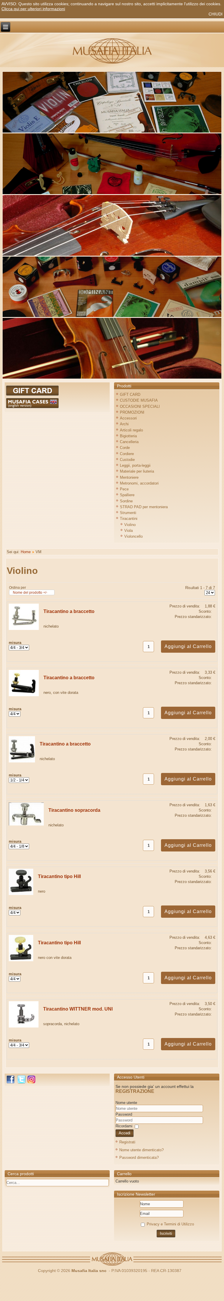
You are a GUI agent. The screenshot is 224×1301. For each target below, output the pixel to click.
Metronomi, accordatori (139, 483)
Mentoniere (129, 477)
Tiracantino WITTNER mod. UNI (78, 1008)
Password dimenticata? (139, 1157)
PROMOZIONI (132, 412)
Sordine (126, 501)
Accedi (124, 1133)
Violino (130, 525)
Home (26, 552)
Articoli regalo (131, 430)
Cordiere (127, 454)
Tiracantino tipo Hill (59, 876)
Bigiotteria (128, 436)
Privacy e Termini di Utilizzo (170, 1224)
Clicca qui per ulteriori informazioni (33, 8)
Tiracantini (128, 518)
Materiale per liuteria (137, 471)
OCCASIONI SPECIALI (140, 406)
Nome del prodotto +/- (30, 593)
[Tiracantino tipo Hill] (21, 893)
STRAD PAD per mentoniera (144, 507)
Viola (128, 530)
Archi (124, 424)
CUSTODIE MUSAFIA (139, 400)
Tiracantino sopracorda (74, 810)
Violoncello (133, 536)
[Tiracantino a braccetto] (24, 628)
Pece (124, 489)
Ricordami (124, 1126)
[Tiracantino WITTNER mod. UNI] (23, 1026)
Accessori (128, 418)
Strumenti (128, 513)
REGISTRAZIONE (135, 1091)
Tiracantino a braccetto (68, 611)
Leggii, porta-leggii (135, 465)
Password (124, 1114)
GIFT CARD (130, 394)
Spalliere (127, 495)
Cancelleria (129, 442)
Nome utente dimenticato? (141, 1150)
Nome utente (126, 1102)
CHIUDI (216, 14)
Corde (125, 447)
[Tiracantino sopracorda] (26, 824)
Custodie (127, 459)
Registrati (127, 1142)
